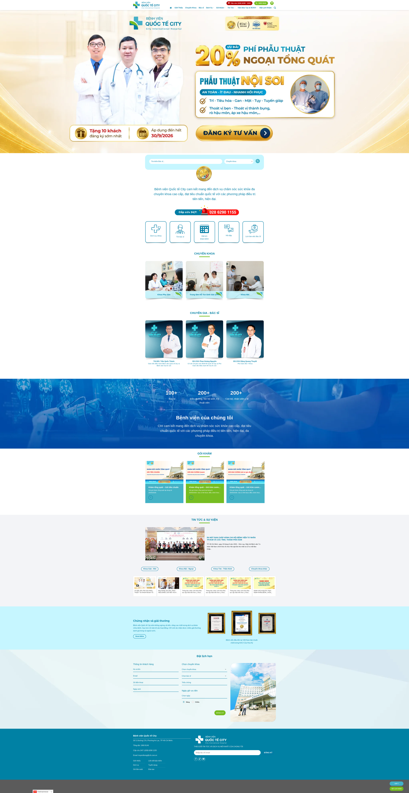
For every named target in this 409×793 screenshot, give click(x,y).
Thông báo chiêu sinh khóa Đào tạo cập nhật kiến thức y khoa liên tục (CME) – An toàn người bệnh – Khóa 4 (215, 448)
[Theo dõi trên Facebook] (196, 616)
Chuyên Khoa (190, 8)
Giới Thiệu (179, 8)
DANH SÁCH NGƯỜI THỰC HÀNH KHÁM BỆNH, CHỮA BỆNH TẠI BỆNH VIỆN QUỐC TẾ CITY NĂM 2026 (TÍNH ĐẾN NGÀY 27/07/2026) (263, 448)
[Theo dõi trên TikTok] (200, 616)
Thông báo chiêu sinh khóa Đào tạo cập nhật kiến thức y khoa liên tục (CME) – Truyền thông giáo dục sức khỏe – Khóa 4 (192, 448)
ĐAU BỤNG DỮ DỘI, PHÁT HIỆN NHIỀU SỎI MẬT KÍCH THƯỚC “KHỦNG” (167, 448)
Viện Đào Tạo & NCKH (247, 8)
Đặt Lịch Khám (265, 8)
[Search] (275, 7)
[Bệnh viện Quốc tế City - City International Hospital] (146, 5)
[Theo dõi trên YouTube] (203, 616)
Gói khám (220, 8)
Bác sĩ (201, 8)
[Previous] (202, 161)
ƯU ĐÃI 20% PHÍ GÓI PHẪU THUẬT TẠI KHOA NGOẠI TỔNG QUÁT (144, 448)
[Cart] (272, 3)
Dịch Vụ (209, 8)
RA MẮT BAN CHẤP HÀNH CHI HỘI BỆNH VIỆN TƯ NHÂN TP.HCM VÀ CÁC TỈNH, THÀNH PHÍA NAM (231, 396)
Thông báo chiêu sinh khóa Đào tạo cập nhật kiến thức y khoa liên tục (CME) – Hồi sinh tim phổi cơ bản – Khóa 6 (240, 448)
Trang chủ (171, 8)
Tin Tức (231, 8)
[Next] (207, 161)
